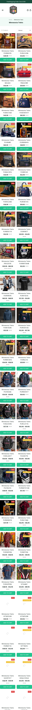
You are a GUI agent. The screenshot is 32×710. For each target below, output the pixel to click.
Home (10, 19)
